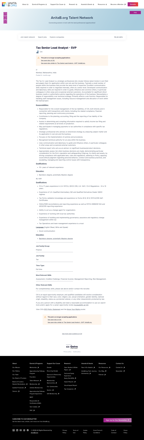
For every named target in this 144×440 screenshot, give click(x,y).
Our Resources (103, 367)
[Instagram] (5, 14)
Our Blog (101, 371)
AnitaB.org (34, 432)
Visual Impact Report (70, 385)
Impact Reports (68, 382)
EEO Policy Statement (52, 309)
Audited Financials (18, 388)
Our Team (15, 375)
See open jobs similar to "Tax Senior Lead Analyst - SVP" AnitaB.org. (63, 63)
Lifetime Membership (36, 388)
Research (72, 4)
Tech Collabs (34, 407)
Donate (49, 367)
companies (57, 37)
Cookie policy (77, 351)
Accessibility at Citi (81, 305)
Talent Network (34, 381)
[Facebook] (5, 18)
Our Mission (16, 367)
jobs (42, 37)
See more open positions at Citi (72, 334)
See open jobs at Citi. (48, 60)
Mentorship (33, 367)
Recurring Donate (52, 371)
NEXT (31, 397)
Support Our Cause (56, 4)
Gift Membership (52, 394)
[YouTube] (20, 430)
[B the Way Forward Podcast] (28, 430)
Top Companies (69, 389)
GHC (31, 410)
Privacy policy (67, 351)
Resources (101, 4)
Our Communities (52, 386)
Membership (33, 384)
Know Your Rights (73, 309)
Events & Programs (38, 4)
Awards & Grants (86, 4)
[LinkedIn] (5, 22)
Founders (33, 377)
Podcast (101, 375)
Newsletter (119, 371)
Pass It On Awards (87, 367)
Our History (16, 371)
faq (135, 12)
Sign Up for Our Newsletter (116, 420)
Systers (49, 390)
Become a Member (117, 4)
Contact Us (119, 367)
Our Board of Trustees (19, 378)
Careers (14, 391)
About (24, 4)
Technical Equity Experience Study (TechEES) (69, 375)
